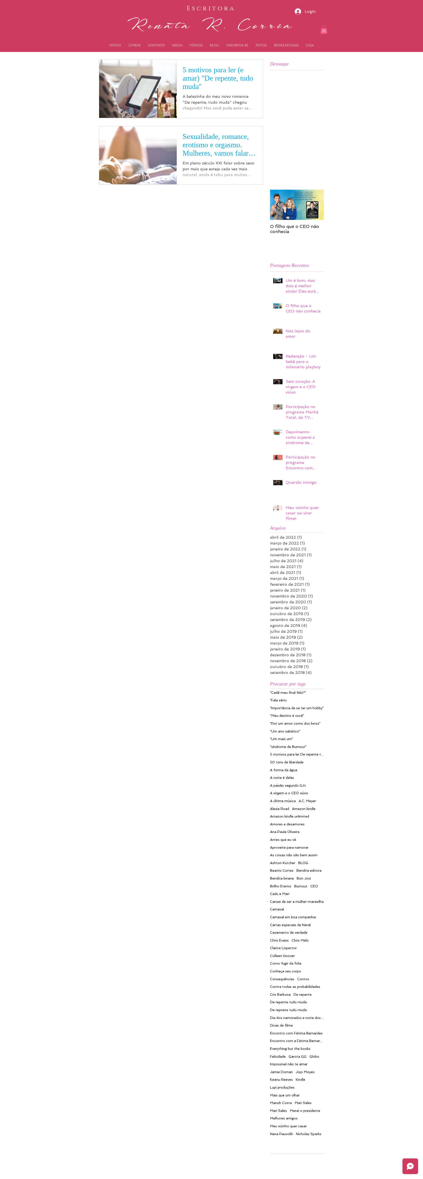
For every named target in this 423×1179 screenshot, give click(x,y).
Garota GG (297, 1056)
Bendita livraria (282, 878)
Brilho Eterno (280, 886)
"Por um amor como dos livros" (295, 723)
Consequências (282, 979)
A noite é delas (282, 778)
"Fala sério (278, 700)
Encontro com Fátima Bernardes (296, 1033)
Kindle (300, 1079)
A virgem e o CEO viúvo (289, 793)
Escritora (211, 8)
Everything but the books (290, 1049)
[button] (323, 29)
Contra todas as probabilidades (295, 987)
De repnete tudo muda (288, 1010)
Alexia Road (279, 809)
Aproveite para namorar (289, 847)
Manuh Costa (281, 1103)
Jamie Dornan (281, 1072)
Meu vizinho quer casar (288, 1126)
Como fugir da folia (285, 963)
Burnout (300, 886)
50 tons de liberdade (287, 762)
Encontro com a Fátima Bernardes (297, 1041)
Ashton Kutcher (282, 863)
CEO (314, 886)
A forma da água (283, 770)
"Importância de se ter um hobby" (297, 708)
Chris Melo (300, 940)
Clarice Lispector (283, 948)
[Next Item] (316, 205)
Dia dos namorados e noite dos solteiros (297, 1018)
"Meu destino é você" (287, 716)
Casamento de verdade (288, 932)
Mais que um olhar (285, 1095)
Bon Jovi (304, 878)
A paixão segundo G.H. (288, 785)
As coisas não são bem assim (293, 855)
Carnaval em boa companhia (293, 917)
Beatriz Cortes (282, 870)
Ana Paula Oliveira (284, 832)
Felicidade (278, 1056)
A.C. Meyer (307, 801)
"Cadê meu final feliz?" (288, 693)
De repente (303, 994)
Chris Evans (279, 940)
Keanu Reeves (281, 1079)
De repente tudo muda (288, 1002)
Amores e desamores (287, 824)
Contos (303, 979)
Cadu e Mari (279, 894)
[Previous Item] (278, 205)
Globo (314, 1056)
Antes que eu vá (283, 840)
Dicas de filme (281, 1025)
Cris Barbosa (280, 994)
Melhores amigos (284, 1118)
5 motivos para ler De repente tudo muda (297, 754)
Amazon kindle (304, 809)
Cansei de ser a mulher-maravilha (297, 902)
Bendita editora (308, 870)
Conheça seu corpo (285, 971)
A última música (283, 801)
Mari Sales (303, 1103)
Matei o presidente (305, 1111)
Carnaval (277, 909)
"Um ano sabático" (285, 731)
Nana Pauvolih (281, 1134)
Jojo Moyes (305, 1072)
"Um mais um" (281, 739)
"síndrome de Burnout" (288, 747)
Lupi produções (282, 1087)
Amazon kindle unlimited (289, 816)
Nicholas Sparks (308, 1134)
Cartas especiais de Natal (290, 925)
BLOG (303, 863)
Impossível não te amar (288, 1064)
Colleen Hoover (282, 956)
